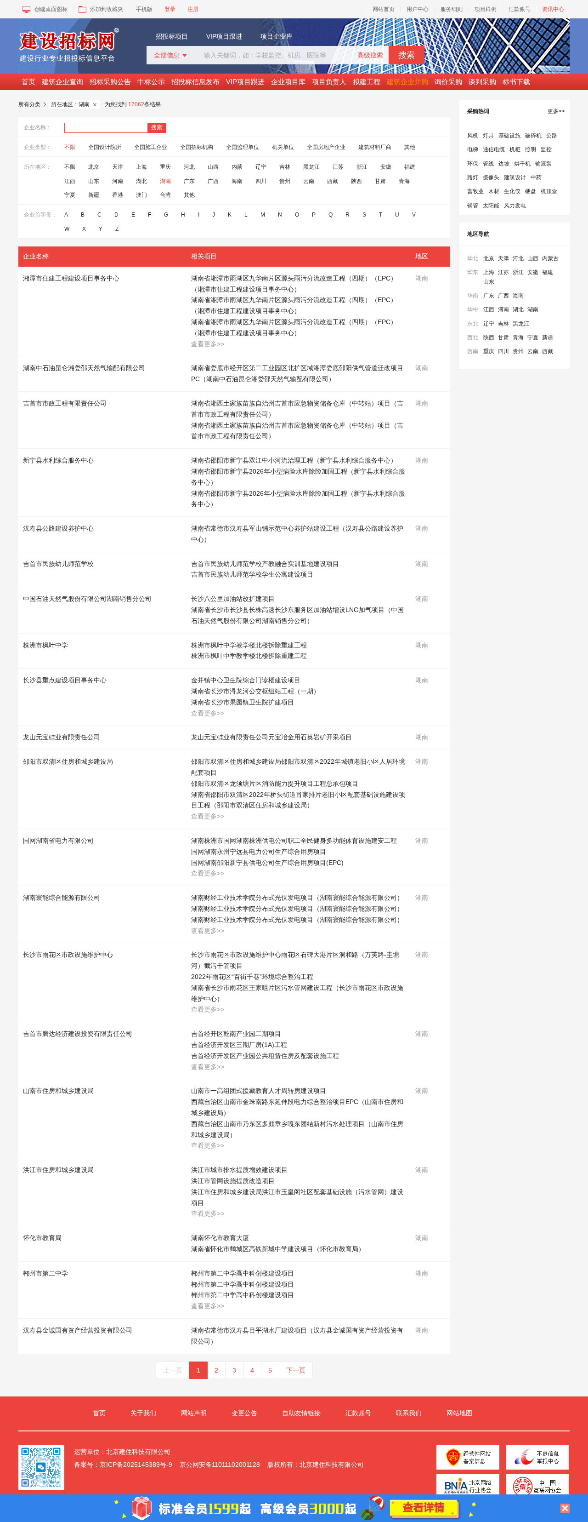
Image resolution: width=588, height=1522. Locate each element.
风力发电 (515, 205)
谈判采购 (482, 82)
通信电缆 (494, 149)
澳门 (141, 195)
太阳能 (491, 205)
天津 (117, 167)
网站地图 (459, 1413)
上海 (141, 167)
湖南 (165, 181)
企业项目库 (288, 82)
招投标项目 (172, 36)
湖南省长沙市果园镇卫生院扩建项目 (242, 702)
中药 (536, 177)
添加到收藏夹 (106, 9)
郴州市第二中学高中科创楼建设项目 (242, 1273)
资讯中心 (553, 9)
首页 (28, 82)
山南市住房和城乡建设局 (58, 1090)
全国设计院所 (104, 147)
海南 (237, 181)
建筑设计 (515, 177)
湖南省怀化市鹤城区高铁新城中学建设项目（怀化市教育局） (278, 1249)
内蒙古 (550, 258)
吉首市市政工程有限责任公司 (65, 403)
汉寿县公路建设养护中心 (58, 528)
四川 (260, 181)
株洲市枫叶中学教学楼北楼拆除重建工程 (249, 645)
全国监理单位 (242, 147)
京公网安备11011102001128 (220, 1464)
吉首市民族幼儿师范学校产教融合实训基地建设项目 (265, 563)
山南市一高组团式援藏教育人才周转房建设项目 (258, 1090)
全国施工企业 (150, 147)
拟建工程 (366, 82)
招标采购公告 (110, 82)
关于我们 (143, 1413)
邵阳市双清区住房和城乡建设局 (68, 761)
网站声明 (194, 1413)
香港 (117, 195)
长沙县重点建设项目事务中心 (65, 680)
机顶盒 (549, 191)
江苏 (338, 167)
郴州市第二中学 (45, 1273)
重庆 (165, 167)
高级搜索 (370, 55)
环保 (472, 163)
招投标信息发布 (195, 82)
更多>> (556, 111)
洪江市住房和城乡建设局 (58, 1169)
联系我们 (409, 1413)
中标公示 (151, 82)
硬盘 (530, 191)
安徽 (385, 167)
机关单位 (283, 147)
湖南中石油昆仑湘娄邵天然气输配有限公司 (84, 368)
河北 (189, 167)
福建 (409, 167)
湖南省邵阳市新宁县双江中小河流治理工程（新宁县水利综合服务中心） (294, 460)
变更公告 (244, 1413)
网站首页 (384, 9)
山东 (93, 181)
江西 (69, 181)
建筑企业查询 (62, 82)
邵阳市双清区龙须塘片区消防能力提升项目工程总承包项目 (274, 783)
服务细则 (452, 9)
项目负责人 (329, 82)
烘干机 (522, 163)
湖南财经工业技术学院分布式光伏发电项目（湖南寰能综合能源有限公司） (297, 897)
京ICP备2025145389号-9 (136, 1464)
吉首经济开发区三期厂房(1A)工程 (239, 1044)
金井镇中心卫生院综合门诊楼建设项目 (245, 680)
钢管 (472, 205)
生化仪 (512, 191)
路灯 (472, 177)
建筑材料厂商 (374, 147)
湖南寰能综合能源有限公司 (61, 897)
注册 (192, 9)
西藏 (332, 181)
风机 (472, 135)
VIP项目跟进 (224, 36)
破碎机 (533, 135)
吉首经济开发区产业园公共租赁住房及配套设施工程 (265, 1055)
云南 (308, 181)
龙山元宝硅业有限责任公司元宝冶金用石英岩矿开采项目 (271, 737)
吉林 (284, 167)
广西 (213, 181)
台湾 (165, 195)
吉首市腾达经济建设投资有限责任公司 (77, 1033)
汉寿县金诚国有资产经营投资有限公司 (77, 1330)
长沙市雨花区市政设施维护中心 (68, 954)
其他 (409, 147)
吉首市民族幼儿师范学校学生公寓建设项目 (252, 574)
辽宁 (260, 167)
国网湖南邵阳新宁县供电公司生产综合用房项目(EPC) (267, 862)
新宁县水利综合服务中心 (58, 460)
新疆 (93, 195)
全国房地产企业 (326, 147)
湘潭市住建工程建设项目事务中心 (71, 278)
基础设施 (509, 135)
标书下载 (516, 82)
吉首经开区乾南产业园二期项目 (236, 1033)
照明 (530, 149)
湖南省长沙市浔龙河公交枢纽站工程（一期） (255, 691)
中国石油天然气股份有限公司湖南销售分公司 (87, 598)
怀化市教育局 (42, 1238)
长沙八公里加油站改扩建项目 (233, 598)
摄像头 (491, 177)
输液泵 (543, 163)
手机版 (144, 9)
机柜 (514, 149)
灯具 (488, 135)
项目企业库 (276, 36)
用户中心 (418, 9)
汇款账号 (520, 9)
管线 (488, 163)
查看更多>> (207, 344)
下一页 (295, 1370)
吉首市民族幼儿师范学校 (58, 563)
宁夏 (69, 195)
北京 (93, 167)
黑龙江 (311, 167)
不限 (69, 147)
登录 (169, 9)
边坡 (503, 163)
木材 (493, 191)
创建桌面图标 (51, 9)
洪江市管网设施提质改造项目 (233, 1180)
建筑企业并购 (407, 82)
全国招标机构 (196, 147)
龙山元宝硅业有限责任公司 (61, 737)
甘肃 (380, 181)
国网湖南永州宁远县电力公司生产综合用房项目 (258, 851)
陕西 (356, 181)
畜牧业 (475, 191)
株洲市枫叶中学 (45, 645)
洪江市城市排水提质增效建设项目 (239, 1169)
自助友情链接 (301, 1413)
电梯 (472, 149)
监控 (546, 149)
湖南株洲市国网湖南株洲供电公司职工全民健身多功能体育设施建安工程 (294, 840)
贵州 (284, 181)
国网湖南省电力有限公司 (58, 840)
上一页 (172, 1370)
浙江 (362, 167)
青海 (404, 181)
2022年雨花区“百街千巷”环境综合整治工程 (252, 976)
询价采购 (448, 82)
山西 (213, 167)
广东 (189, 181)
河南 (117, 181)
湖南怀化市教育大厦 (220, 1238)
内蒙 (237, 167)
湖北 (141, 181)
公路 (551, 135)
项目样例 (486, 9)
